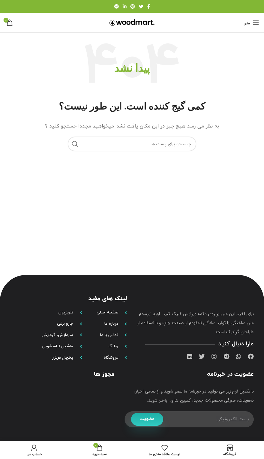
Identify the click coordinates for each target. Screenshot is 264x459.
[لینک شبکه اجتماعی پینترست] (132, 6)
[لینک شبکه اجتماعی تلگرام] (116, 6)
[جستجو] (75, 144)
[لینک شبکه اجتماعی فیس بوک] (148, 6)
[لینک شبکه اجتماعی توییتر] (141, 6)
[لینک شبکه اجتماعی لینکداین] (124, 6)
